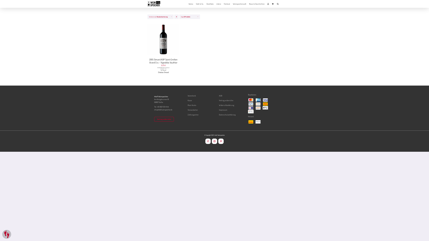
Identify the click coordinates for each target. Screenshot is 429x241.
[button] (278, 4)
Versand (164, 70)
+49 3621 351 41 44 (163, 107)
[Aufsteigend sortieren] (176, 17)
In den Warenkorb (159, 40)
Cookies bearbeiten (7, 234)
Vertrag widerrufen (164, 119)
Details (172, 40)
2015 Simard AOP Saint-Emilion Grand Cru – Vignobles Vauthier (163, 61)
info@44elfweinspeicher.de (163, 110)
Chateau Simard (163, 72)
